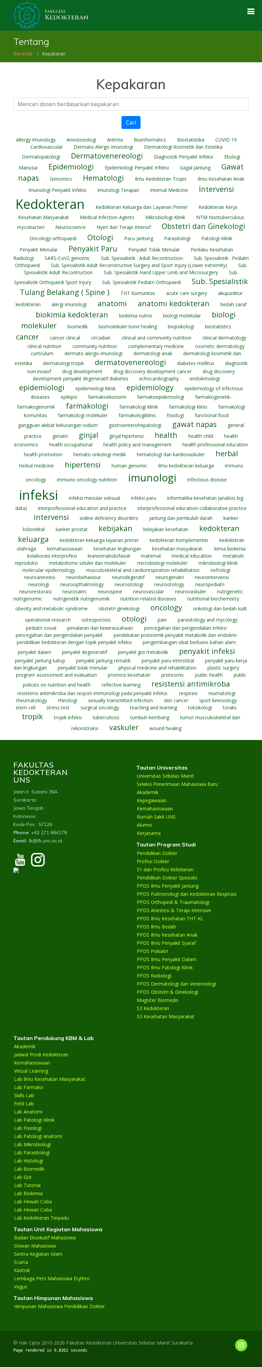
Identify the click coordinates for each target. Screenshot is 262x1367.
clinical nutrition (44, 346)
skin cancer (176, 700)
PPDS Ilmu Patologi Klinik (165, 967)
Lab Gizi (22, 1177)
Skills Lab (24, 1095)
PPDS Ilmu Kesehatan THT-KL (170, 918)
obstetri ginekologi (119, 608)
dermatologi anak (152, 353)
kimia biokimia (230, 548)
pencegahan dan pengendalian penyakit (59, 635)
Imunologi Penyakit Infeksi (57, 190)
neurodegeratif (128, 577)
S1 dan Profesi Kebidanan (165, 869)
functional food (212, 415)
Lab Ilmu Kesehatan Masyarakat (49, 1079)
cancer (27, 337)
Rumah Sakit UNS (156, 816)
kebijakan (115, 528)
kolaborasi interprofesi (52, 556)
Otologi (100, 237)
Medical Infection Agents (107, 217)
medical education (192, 556)
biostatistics (218, 326)
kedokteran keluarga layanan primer (99, 540)
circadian (101, 337)
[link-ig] (241, 1345)
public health (209, 675)
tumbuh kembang (149, 717)
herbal (227, 453)
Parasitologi (177, 238)
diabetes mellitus (195, 363)
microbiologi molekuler (162, 563)
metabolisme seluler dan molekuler (87, 563)
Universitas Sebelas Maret (165, 776)
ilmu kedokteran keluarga (186, 465)
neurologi (38, 584)
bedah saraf (233, 304)
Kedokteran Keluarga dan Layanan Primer (142, 207)
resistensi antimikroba (190, 684)
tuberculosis (106, 717)
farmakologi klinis (188, 406)
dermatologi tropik (63, 363)
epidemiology (150, 387)
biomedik (78, 326)
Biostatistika (190, 139)
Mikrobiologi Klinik (165, 217)
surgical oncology (100, 707)
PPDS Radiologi (154, 975)
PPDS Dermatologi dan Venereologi (176, 984)
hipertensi (83, 465)
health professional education (215, 444)
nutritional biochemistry (213, 598)
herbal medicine (36, 465)
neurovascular (148, 591)
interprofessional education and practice (82, 508)
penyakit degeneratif (84, 652)
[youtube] (20, 863)
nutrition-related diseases (148, 598)
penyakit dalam (34, 652)
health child (200, 436)
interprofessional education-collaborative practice (192, 508)
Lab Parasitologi (32, 1152)
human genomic (129, 465)
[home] (50, 15)
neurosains (74, 591)
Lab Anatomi (28, 1111)
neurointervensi (212, 577)
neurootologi (129, 584)
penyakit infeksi (207, 651)
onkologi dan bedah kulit (220, 608)
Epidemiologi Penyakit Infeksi (137, 167)
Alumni (144, 825)
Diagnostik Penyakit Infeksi (183, 156)
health (166, 435)
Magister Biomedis (157, 1000)
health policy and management (137, 444)
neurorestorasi (35, 591)
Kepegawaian (151, 800)
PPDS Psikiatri (152, 951)
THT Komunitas (137, 293)
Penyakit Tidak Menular (154, 249)
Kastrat (22, 1270)
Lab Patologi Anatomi (38, 1136)
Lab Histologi (28, 1160)
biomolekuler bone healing (128, 326)
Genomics (61, 179)
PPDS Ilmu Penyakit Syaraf (166, 943)
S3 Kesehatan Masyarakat (165, 1016)
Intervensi (216, 189)
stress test (58, 707)
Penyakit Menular (38, 249)
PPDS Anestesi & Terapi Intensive (174, 910)
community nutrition (94, 346)
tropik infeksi (68, 717)
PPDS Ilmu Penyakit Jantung (168, 886)
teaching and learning (153, 707)
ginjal (88, 435)
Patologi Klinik (216, 238)
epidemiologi (41, 387)
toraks (230, 707)
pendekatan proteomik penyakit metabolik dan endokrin (175, 635)
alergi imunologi (69, 304)
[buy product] (251, 11)
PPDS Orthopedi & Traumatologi (173, 902)
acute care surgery (186, 293)
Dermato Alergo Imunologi (103, 147)
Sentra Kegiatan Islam (38, 1254)
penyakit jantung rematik (103, 660)
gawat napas (194, 424)
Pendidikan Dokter (157, 853)
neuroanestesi (39, 577)
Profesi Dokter (153, 861)
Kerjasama (149, 833)
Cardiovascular (46, 147)
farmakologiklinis (137, 415)
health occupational (70, 444)
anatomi (112, 303)
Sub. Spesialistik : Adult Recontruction (142, 258)
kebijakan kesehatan (165, 529)
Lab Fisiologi (28, 1128)
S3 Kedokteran (153, 1008)
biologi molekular (182, 315)
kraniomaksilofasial (109, 556)
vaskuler (124, 727)
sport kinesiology (218, 700)
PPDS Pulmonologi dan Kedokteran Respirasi (186, 894)
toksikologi (200, 707)
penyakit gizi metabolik (143, 652)
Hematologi (103, 178)
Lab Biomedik (29, 1169)
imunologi (152, 477)
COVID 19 (226, 139)
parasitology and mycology (207, 619)
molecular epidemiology (48, 570)
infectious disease (207, 479)
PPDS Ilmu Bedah (156, 926)
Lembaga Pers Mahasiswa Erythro (52, 1278)
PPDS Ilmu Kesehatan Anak (167, 935)
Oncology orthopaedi (53, 238)
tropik (32, 716)
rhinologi (67, 700)
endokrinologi (205, 378)
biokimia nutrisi (135, 315)
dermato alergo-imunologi (93, 353)
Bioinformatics (150, 139)
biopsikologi (181, 326)
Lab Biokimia (28, 1193)
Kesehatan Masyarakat (43, 217)
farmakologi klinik (138, 406)
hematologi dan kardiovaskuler (171, 454)
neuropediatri (209, 584)
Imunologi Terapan (118, 190)
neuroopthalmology (82, 584)
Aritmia (115, 139)
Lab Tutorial (27, 1185)
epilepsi (69, 397)
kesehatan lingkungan (117, 548)
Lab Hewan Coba (33, 1201)
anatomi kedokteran (173, 303)
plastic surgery (223, 667)
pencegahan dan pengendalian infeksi (185, 628)
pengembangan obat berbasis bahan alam (189, 642)
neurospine (110, 591)
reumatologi (221, 693)
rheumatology (31, 700)
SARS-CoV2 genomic (67, 258)
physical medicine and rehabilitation (157, 667)
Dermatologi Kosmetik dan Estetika (183, 147)
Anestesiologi (81, 139)
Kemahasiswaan (155, 808)
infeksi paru (143, 498)
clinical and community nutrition (156, 337)
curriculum (42, 353)
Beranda (22, 53)
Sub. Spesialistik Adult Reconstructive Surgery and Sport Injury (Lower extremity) (139, 265)
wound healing (165, 728)
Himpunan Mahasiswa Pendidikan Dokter (59, 1306)
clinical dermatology (224, 337)
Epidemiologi (71, 166)
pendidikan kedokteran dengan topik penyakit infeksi (74, 642)
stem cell (25, 707)
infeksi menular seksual (94, 498)
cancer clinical (65, 337)
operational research (48, 619)
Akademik (147, 792)
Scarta (21, 1262)
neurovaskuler (190, 591)
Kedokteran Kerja (218, 207)
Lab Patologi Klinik (34, 1120)
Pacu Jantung (138, 238)
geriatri (60, 436)
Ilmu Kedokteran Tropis (161, 179)
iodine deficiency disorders (109, 518)
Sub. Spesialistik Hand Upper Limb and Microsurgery (161, 272)
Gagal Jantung (195, 167)
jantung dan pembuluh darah (181, 518)
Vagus (20, 1286)
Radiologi (23, 258)
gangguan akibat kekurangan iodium (58, 425)
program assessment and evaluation (56, 675)
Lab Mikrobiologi (32, 1144)
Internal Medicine (169, 190)
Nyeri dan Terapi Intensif (124, 227)
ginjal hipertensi (126, 436)
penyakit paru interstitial (168, 660)
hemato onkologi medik (99, 454)
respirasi (188, 693)
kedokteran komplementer (179, 540)
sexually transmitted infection (120, 700)
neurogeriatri (170, 577)
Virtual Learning (31, 1071)
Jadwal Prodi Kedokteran (41, 1054)
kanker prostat (72, 529)
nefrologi (220, 570)
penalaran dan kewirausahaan (100, 628)
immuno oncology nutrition (87, 479)
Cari (131, 122)
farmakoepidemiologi (160, 397)
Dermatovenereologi (107, 156)
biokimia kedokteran (72, 314)
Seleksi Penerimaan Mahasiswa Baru (177, 784)
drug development (82, 371)
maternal (151, 556)
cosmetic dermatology (220, 346)
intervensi (51, 517)
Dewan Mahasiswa (35, 1246)
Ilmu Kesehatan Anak (221, 179)
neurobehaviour (83, 577)
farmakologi (87, 406)
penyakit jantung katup (40, 660)
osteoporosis (96, 619)
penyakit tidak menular (82, 667)
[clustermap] (29, 870)
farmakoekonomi (107, 397)
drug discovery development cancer (152, 371)
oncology (166, 607)
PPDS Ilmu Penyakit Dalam (166, 959)
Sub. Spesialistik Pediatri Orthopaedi (141, 282)
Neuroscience (70, 227)
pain (162, 619)
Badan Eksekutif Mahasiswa (45, 1237)
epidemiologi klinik (95, 388)
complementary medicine (156, 346)
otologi (134, 619)
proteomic (172, 675)
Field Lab (24, 1103)
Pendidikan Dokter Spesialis (167, 877)
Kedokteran (50, 204)
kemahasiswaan (65, 548)
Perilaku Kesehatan (212, 249)
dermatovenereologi (130, 362)
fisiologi (175, 415)
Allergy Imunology (36, 139)
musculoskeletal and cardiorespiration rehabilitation (143, 570)
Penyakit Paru (93, 248)
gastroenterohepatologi (135, 425)
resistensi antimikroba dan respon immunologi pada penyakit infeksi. (92, 693)
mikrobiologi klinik (218, 563)
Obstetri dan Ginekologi (203, 226)
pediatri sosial (41, 628)
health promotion (43, 454)
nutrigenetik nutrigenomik (81, 598)
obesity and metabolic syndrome (51, 608)
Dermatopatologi (41, 156)
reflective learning (121, 684)
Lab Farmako (28, 1087)
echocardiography (159, 378)
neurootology (169, 584)
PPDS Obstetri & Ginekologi (167, 992)
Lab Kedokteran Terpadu (41, 1218)
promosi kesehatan (129, 675)
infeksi (38, 495)
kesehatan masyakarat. (177, 548)
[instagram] (38, 863)
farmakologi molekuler (83, 415)
